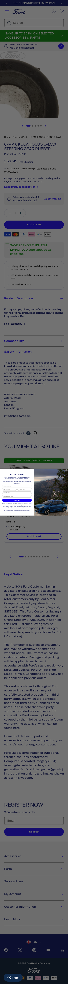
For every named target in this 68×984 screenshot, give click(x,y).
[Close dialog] (66, 470)
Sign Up (17, 500)
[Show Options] (30, 492)
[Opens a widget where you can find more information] (13, 978)
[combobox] (16, 492)
